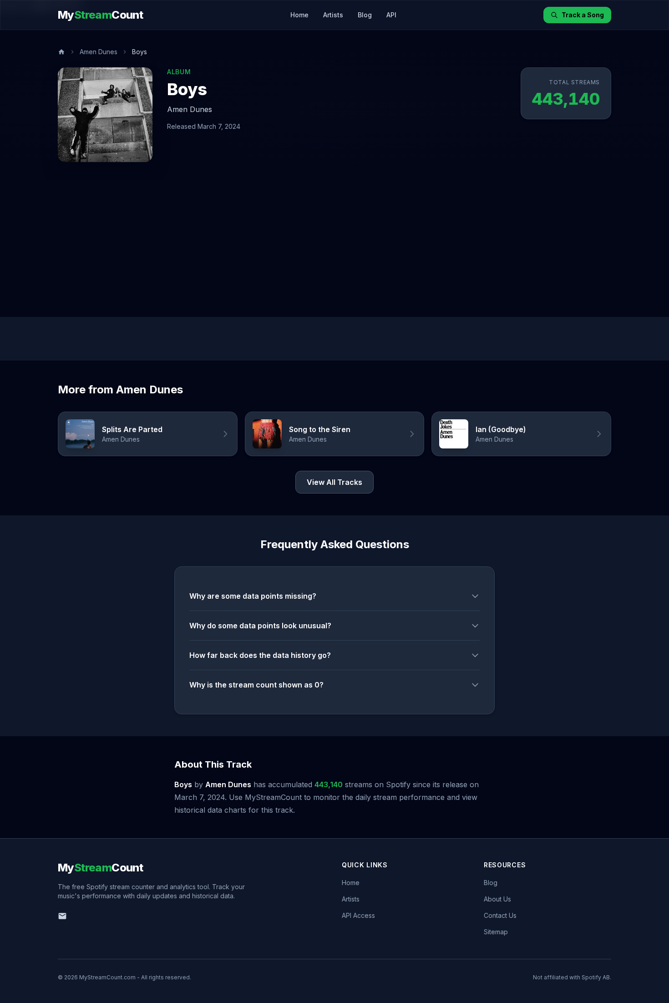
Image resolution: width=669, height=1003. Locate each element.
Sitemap (496, 932)
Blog (365, 15)
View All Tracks (334, 482)
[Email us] (62, 916)
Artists (333, 15)
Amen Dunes (98, 52)
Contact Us (500, 915)
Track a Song (583, 15)
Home (299, 15)
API (391, 15)
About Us (497, 899)
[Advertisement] (334, 248)
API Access (358, 915)
